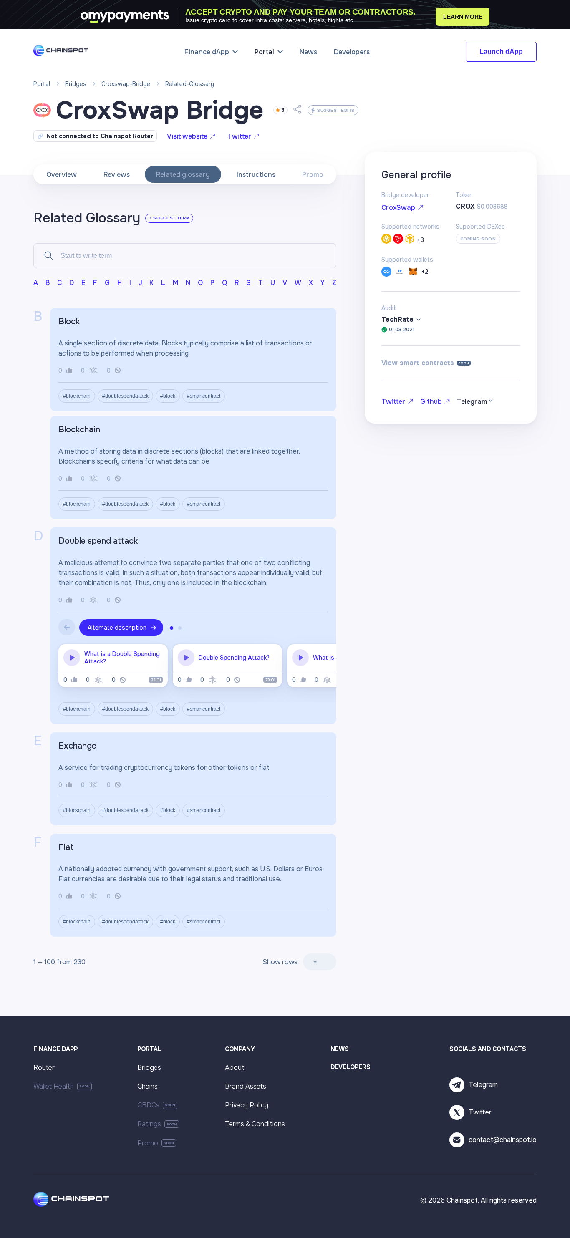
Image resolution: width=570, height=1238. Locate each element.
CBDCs (148, 1105)
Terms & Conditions (255, 1123)
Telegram (483, 1084)
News (308, 52)
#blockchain (77, 396)
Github (431, 401)
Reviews (116, 174)
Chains (147, 1086)
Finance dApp (206, 52)
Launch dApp (501, 51)
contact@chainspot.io (503, 1139)
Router (44, 1067)
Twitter (239, 136)
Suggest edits (336, 110)
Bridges (149, 1067)
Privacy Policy (246, 1105)
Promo (312, 174)
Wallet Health (53, 1086)
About (235, 1067)
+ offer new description (120, 321)
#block (167, 396)
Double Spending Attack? (234, 657)
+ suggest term (169, 218)
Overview (61, 174)
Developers (352, 52)
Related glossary (183, 174)
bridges (75, 84)
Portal (264, 52)
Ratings (149, 1123)
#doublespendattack (125, 396)
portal (41, 84)
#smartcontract (203, 396)
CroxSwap (398, 207)
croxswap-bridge (125, 84)
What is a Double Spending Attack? (122, 657)
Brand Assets (245, 1086)
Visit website (187, 136)
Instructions (256, 174)
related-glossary (189, 84)
